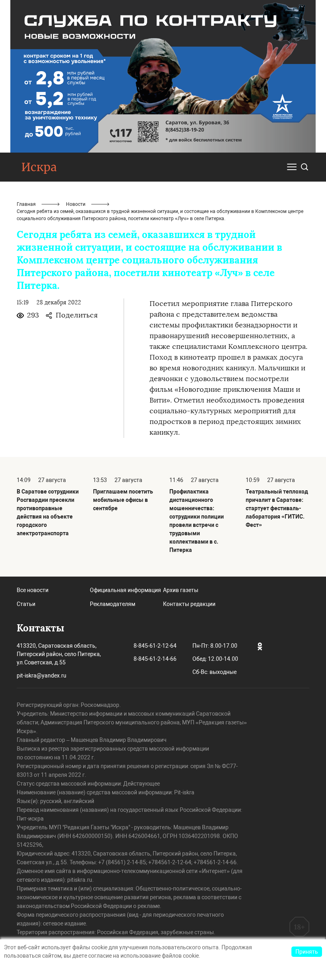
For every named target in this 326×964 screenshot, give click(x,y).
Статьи (26, 604)
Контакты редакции (189, 604)
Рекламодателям (112, 604)
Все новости (33, 590)
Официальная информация (125, 590)
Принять (306, 952)
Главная (26, 204)
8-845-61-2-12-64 (155, 646)
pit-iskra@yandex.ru (41, 675)
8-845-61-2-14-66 (155, 659)
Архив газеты (180, 590)
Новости (75, 204)
